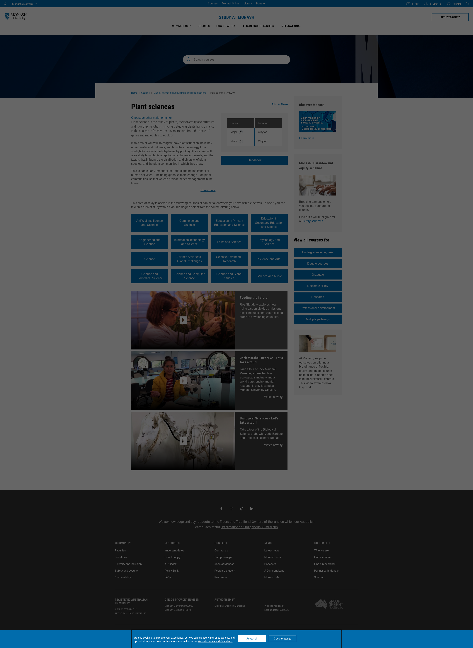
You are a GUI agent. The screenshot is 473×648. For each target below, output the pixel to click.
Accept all (251, 638)
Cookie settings (282, 638)
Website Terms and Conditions (215, 641)
